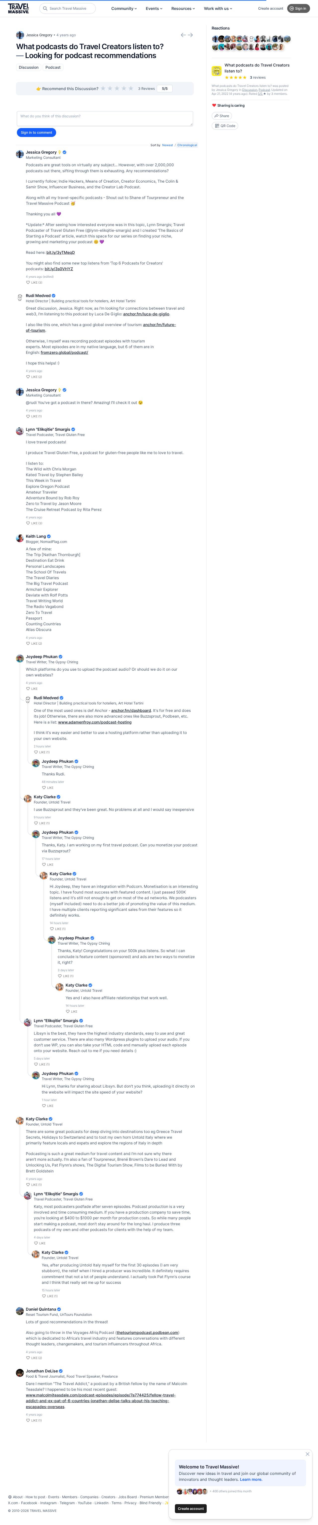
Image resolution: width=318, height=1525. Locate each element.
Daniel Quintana (41, 1309)
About (18, 1497)
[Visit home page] (18, 8)
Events (152, 8)
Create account (270, 8)
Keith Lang (36, 536)
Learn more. (251, 1479)
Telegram (67, 1503)
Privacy (130, 1503)
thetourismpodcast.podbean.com (147, 1332)
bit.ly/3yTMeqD (60, 252)
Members (69, 1497)
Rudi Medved (38, 295)
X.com (13, 1503)
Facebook (29, 1503)
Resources (181, 8)
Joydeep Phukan (42, 656)
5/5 (260, 94)
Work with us (216, 8)
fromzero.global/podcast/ (64, 352)
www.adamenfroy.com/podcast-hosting (95, 722)
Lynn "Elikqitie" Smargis (48, 429)
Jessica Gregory (39, 35)
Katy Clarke (45, 796)
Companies (89, 1497)
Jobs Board (127, 1497)
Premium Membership (157, 1497)
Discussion (29, 67)
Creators (108, 1497)
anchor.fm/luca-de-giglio (146, 314)
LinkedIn (102, 1503)
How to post (35, 1497)
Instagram (48, 1503)
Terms (116, 1503)
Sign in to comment (36, 132)
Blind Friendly (150, 1503)
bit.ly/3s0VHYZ (59, 268)
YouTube (85, 1503)
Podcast (53, 67)
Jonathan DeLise (42, 1370)
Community (122, 8)
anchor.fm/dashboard (131, 710)
